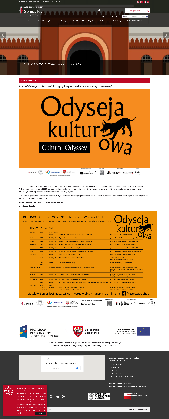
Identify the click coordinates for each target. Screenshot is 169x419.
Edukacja (63, 20)
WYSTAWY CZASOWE (135, 20)
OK (77, 368)
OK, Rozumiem (40, 413)
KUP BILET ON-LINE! (110, 16)
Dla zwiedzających (45, 20)
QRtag (144, 409)
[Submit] (148, 11)
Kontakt (104, 20)
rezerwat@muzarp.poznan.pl (124, 376)
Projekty (91, 20)
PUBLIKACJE (117, 20)
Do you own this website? (52, 368)
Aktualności (32, 80)
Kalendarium (78, 20)
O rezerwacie (27, 20)
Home (23, 80)
